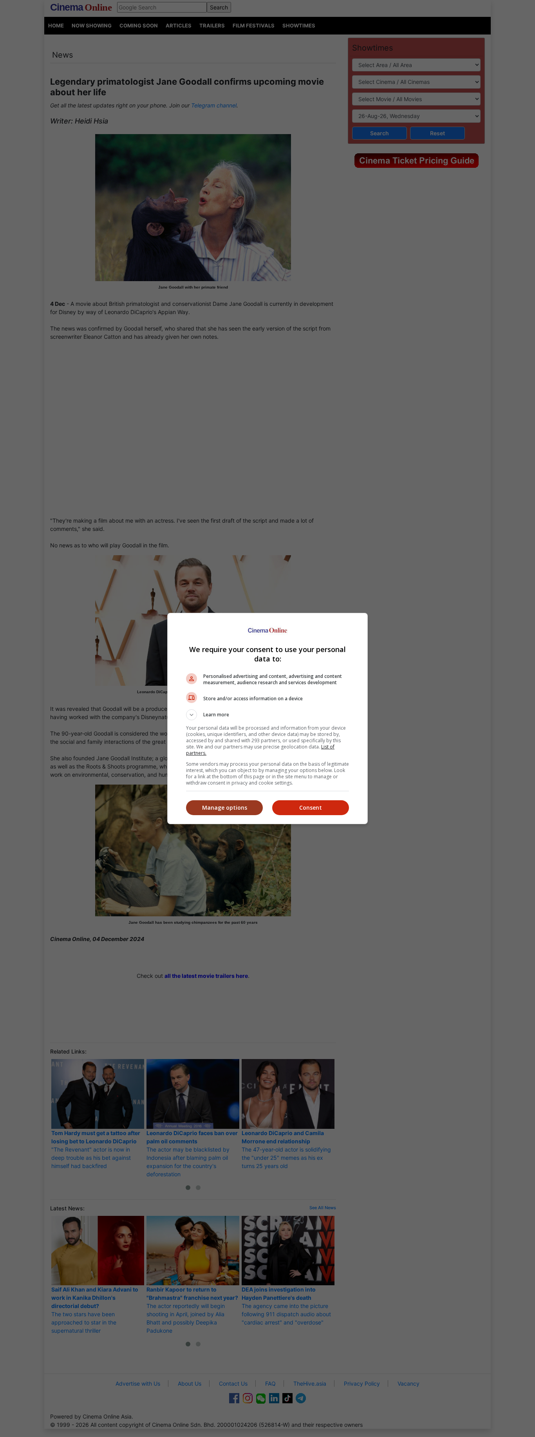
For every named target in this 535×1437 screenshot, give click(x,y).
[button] (267, 714)
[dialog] (267, 718)
